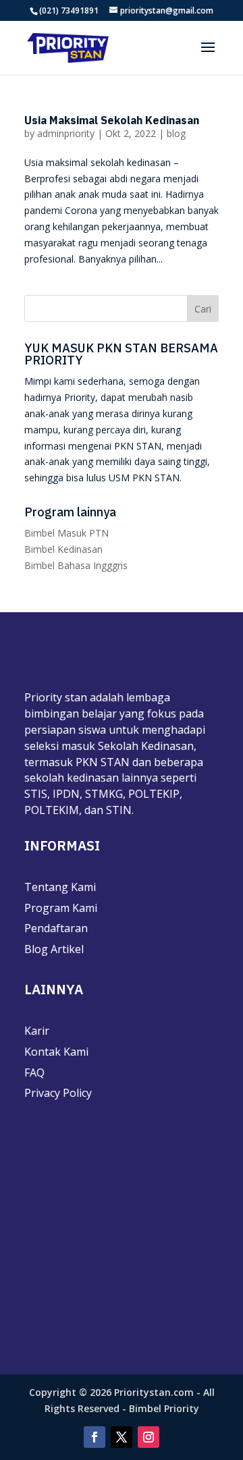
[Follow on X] (121, 1437)
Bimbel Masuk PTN (66, 532)
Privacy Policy (58, 1092)
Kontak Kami (56, 1051)
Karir (36, 1030)
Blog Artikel (54, 949)
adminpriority (65, 133)
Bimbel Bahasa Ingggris (76, 565)
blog (176, 133)
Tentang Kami (60, 887)
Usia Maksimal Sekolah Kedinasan (111, 120)
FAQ (34, 1072)
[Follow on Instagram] (148, 1437)
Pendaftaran (56, 928)
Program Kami (60, 907)
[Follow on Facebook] (94, 1437)
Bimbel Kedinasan (63, 549)
